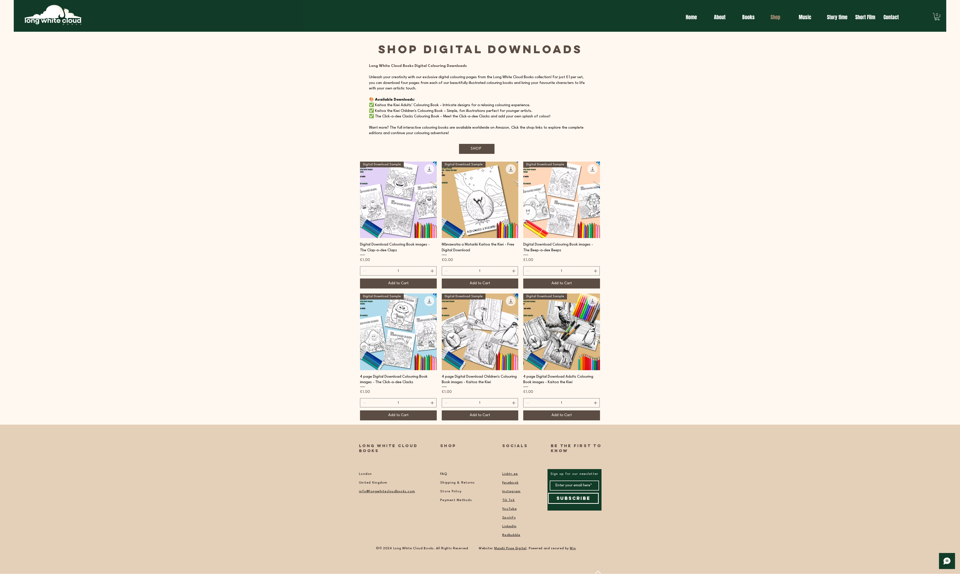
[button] (937, 16)
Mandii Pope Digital (510, 548)
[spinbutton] (398, 271)
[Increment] (433, 271)
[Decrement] (364, 271)
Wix (573, 548)
